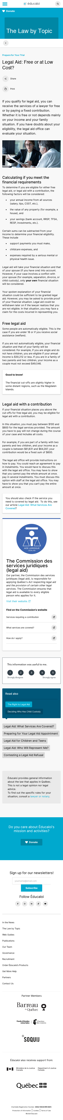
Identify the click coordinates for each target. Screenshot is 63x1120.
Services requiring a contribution (22, 617)
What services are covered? (20, 627)
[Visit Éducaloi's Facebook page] (17, 903)
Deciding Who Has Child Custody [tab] (24, 711)
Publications (8, 940)
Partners (6, 977)
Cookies (36, 1110)
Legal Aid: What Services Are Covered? (29, 726)
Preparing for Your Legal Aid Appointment (31, 733)
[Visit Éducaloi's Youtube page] (45, 903)
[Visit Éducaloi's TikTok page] (38, 903)
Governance (8, 953)
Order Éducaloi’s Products (15, 965)
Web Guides (8, 934)
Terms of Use (46, 1110)
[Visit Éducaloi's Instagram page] (24, 903)
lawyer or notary (39, 796)
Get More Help (9, 971)
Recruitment (8, 959)
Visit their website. (17, 601)
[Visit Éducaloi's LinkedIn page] (31, 903)
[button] (52, 4)
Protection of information (21, 1110)
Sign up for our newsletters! (32, 873)
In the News (8, 922)
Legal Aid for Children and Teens (25, 740)
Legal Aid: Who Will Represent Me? (26, 747)
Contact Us (7, 983)
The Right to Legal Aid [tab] (19, 704)
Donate (10, 11)
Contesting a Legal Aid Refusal (23, 755)
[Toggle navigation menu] (4, 4)
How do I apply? (14, 638)
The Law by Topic (11, 928)
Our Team (7, 946)
